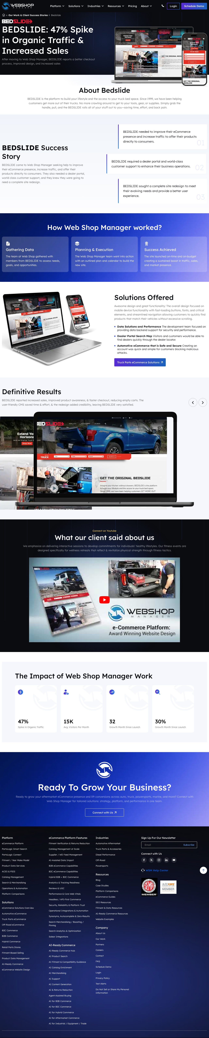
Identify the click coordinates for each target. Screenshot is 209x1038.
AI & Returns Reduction (60, 990)
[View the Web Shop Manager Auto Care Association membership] (168, 887)
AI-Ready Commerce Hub (62, 950)
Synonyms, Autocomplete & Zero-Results (69, 916)
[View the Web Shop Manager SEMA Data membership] (149, 887)
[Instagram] (159, 860)
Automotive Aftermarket (108, 843)
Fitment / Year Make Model (15, 860)
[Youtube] (174, 860)
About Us (100, 933)
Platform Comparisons (13, 894)
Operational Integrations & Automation (68, 910)
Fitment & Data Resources (109, 908)
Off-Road (100, 860)
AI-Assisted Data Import (61, 860)
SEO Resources (103, 902)
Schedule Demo (194, 6)
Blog (98, 880)
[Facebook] (144, 860)
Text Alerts (101, 983)
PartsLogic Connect (11, 854)
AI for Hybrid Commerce (61, 1012)
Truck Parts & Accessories (108, 849)
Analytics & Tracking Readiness (64, 882)
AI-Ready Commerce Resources (112, 913)
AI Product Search (58, 956)
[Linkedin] (166, 860)
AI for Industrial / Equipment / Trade (67, 1023)
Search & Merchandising (14, 882)
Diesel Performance (105, 854)
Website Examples (105, 919)
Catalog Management (13, 877)
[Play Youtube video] (104, 599)
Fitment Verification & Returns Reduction (69, 843)
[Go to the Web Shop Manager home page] (18, 6)
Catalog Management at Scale (64, 849)
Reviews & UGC (56, 888)
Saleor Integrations (58, 936)
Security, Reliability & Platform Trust (67, 905)
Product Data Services (13, 865)
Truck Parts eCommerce (14, 919)
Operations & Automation (15, 888)
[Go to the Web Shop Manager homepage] (3, 15)
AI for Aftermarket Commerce (64, 1018)
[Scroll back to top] (203, 870)
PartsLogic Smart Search (14, 849)
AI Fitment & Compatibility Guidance (67, 962)
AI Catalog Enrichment (60, 967)
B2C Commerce (10, 930)
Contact (100, 955)
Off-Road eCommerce (13, 924)
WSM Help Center (157, 870)
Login (98, 972)
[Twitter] (151, 860)
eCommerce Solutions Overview (18, 908)
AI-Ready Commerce (12, 964)
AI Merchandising (57, 973)
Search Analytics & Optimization (65, 931)
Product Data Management (15, 958)
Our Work (100, 939)
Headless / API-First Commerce (65, 899)
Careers (99, 950)
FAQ (98, 961)
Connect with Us (103, 812)
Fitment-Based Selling (13, 952)
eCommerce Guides (105, 896)
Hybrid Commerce (11, 941)
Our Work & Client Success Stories (28, 15)
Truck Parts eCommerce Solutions (138, 362)
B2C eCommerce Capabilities (63, 871)
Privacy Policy (103, 978)
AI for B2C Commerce (60, 1006)
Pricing (132, 6)
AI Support (54, 978)
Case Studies (102, 885)
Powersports (102, 865)
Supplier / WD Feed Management (65, 854)
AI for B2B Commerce (60, 1001)
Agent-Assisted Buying (60, 995)
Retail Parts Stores (11, 947)
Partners (100, 944)
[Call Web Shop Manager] (164, 6)
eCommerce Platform (13, 843)
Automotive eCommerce (14, 913)
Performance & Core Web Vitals (64, 894)
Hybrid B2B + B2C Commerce (64, 877)
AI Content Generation (60, 984)
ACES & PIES (8, 871)
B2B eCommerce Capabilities (63, 865)
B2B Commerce (10, 936)
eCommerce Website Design (16, 969)
